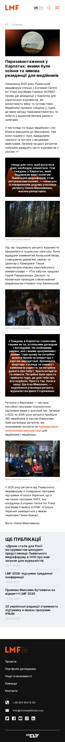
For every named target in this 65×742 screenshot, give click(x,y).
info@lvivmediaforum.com (28, 710)
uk (36, 7)
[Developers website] (32, 736)
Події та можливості (18, 676)
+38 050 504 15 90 (24, 702)
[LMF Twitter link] (7, 718)
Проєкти (10, 661)
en (41, 7)
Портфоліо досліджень (20, 668)
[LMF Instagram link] (27, 718)
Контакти (11, 690)
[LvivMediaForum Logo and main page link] (15, 9)
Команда (11, 683)
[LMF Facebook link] (14, 718)
